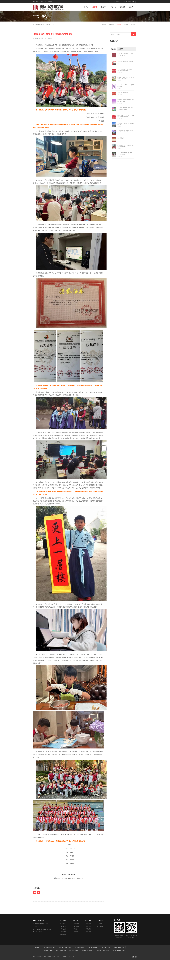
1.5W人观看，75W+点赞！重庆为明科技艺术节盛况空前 (125, 70)
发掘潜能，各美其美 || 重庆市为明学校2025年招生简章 (125, 77)
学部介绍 (88, 920)
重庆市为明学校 (37, 956)
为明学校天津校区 (74, 950)
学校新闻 (111, 24)
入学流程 (100, 920)
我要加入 (131, 7)
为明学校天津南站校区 (103, 950)
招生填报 (50, 1)
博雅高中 (88, 929)
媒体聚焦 (133, 24)
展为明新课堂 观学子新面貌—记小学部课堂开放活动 (125, 145)
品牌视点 (122, 7)
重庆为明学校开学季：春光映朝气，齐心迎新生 (124, 153)
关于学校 (85, 7)
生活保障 (104, 7)
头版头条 (104, 24)
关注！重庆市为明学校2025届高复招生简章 (125, 85)
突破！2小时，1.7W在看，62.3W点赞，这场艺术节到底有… (125, 116)
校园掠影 (63, 934)
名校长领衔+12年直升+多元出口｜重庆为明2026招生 (125, 54)
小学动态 (52, 24)
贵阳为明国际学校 (119, 947)
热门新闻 (113, 49)
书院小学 (88, 923)
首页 (35, 24)
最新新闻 (120, 49)
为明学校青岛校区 (61, 950)
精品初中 (88, 926)
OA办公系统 (43, 1)
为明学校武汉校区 (106, 947)
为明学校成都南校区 (93, 947)
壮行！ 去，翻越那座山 (122, 92)
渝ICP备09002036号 (57, 956)
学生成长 (113, 7)
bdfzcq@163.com (40, 932)
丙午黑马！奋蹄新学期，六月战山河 (125, 62)
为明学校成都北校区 (79, 947)
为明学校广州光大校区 (65, 947)
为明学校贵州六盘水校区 (118, 950)
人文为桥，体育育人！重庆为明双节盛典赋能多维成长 (125, 108)
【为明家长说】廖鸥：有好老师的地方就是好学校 (52, 34)
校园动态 (95, 7)
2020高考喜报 (120, 138)
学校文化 (63, 929)
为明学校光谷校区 (48, 950)
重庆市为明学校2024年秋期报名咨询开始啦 (125, 123)
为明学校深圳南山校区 (49, 947)
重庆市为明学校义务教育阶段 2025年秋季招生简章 (125, 100)
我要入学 (100, 923)
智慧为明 (35, 1)
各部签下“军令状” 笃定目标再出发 (125, 131)
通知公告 (126, 24)
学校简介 (63, 923)
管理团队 (63, 926)
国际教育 (88, 932)
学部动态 (46, 24)
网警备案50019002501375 (69, 956)
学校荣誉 (63, 932)
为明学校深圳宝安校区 (87, 950)
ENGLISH (128, 1)
